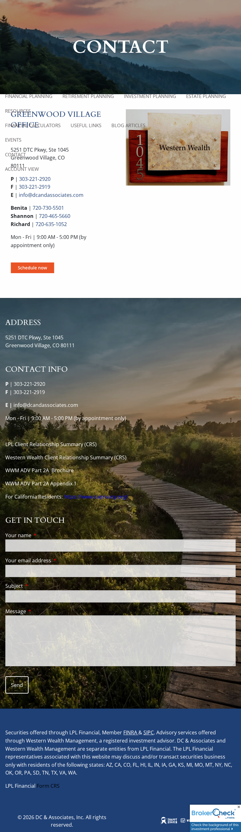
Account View (22, 169)
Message (41, 611)
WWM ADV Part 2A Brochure (40, 470)
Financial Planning (28, 96)
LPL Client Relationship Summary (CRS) (51, 444)
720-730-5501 (48, 207)
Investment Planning (150, 96)
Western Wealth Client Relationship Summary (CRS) (65, 457)
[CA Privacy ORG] (63, 496)
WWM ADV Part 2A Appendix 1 (41, 483)
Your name (43, 535)
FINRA (130, 732)
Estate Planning (206, 96)
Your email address (53, 560)
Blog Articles (128, 125)
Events (13, 140)
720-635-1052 (51, 224)
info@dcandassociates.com (51, 195)
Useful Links (86, 125)
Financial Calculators (33, 125)
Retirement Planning (88, 96)
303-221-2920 (35, 179)
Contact (15, 154)
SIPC (148, 732)
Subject (39, 585)
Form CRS (48, 785)
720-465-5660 (54, 216)
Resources (18, 111)
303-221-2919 (34, 186)
